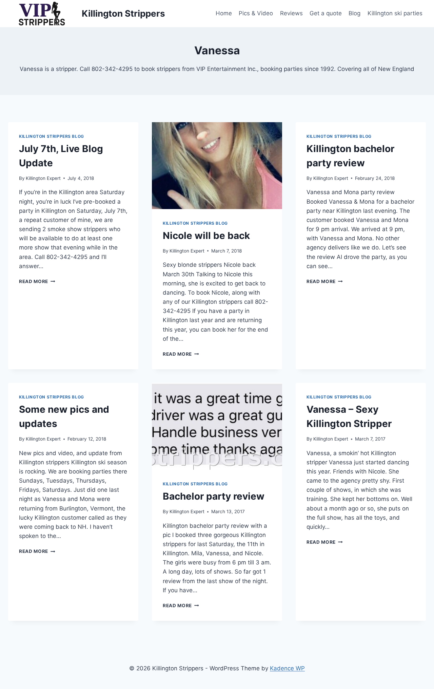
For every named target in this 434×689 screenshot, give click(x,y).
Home (224, 13)
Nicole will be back (206, 235)
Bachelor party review (213, 496)
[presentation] (217, 165)
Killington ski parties (395, 13)
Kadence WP (287, 668)
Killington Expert (43, 178)
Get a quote (326, 13)
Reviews (291, 13)
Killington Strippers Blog (51, 136)
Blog (354, 13)
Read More (37, 281)
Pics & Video (256, 13)
